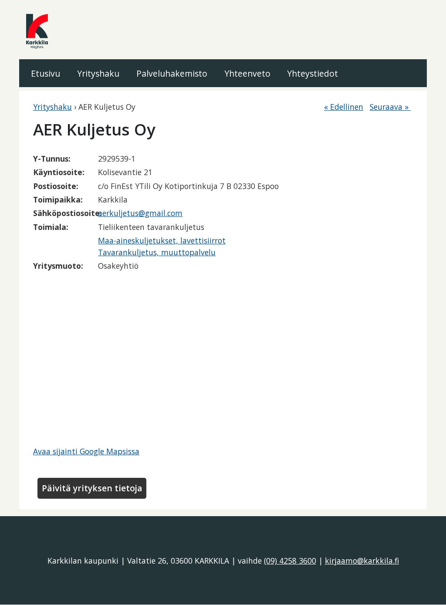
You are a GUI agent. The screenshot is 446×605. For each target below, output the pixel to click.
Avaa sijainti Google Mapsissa (86, 451)
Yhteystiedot (312, 73)
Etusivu (45, 73)
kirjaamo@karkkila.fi (362, 560)
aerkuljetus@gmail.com (140, 213)
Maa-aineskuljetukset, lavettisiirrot (162, 240)
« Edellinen (343, 106)
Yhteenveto (247, 73)
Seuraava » (390, 106)
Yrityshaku (98, 73)
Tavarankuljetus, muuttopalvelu (157, 252)
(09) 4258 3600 (290, 560)
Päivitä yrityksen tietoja (92, 488)
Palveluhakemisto (171, 73)
